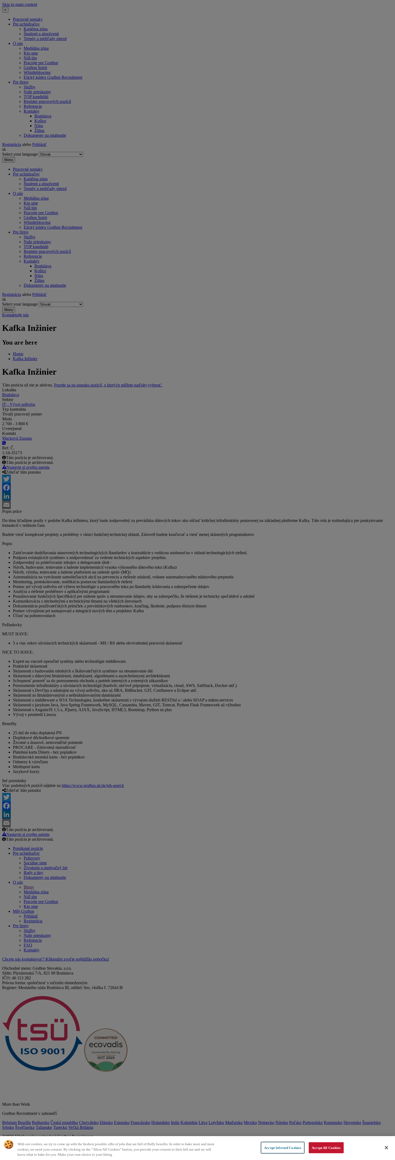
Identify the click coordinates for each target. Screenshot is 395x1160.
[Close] (386, 1148)
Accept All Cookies (326, 1147)
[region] (197, 1148)
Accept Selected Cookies (282, 1147)
